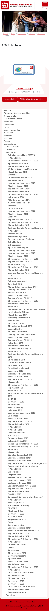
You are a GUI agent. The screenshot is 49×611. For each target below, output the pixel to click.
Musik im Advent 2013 (18, 186)
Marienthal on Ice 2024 (18, 536)
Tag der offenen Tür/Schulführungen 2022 (27, 463)
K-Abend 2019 (14, 391)
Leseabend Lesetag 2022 (19, 480)
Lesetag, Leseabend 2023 (19, 528)
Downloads (9, 124)
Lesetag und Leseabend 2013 (21, 183)
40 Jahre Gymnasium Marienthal (22, 169)
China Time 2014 (15, 208)
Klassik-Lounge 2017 (17, 315)
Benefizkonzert (15, 472)
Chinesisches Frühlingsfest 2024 (23, 539)
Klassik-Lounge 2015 (17, 236)
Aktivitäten (32, 34)
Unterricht (10, 150)
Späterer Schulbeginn (18, 248)
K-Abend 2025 (14, 570)
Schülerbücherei (15, 180)
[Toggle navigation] (45, 4)
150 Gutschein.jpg (24, 88)
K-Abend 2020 (14, 427)
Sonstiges (10, 595)
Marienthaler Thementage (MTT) (23, 287)
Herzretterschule (16, 575)
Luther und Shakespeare (19, 363)
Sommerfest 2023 (16, 514)
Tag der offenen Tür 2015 (19, 220)
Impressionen (22, 34)
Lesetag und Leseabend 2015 (21, 250)
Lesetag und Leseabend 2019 (21, 413)
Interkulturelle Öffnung (19, 312)
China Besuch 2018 (16, 360)
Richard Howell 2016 (17, 292)
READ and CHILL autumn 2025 (21, 587)
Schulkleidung (14, 242)
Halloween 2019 (15, 410)
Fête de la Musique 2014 (19, 200)
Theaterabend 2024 (17, 553)
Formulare (8, 122)
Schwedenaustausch (17, 281)
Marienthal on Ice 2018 (18, 346)
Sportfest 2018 (15, 365)
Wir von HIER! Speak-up (19, 505)
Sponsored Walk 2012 (18, 164)
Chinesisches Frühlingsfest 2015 (23, 222)
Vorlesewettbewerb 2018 (19, 374)
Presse (7, 141)
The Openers (14, 405)
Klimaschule (41, 34)
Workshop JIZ (14, 435)
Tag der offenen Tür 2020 (19, 421)
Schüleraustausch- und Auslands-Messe (26, 309)
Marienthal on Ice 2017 (18, 304)
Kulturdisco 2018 (15, 343)
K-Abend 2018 (14, 351)
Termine (7, 110)
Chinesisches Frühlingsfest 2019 (23, 385)
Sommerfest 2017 (16, 323)
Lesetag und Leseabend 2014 (21, 211)
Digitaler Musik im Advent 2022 (22, 486)
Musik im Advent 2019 (18, 419)
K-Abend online (15, 430)
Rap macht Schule (16, 388)
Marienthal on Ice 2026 (18, 590)
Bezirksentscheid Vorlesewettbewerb (25, 228)
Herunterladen (10, 99)
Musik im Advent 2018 (18, 377)
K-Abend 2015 (14, 231)
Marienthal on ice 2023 (18, 491)
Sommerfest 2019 (16, 402)
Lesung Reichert (15, 329)
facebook (8, 136)
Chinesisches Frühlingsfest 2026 (23, 161)
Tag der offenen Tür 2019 (19, 379)
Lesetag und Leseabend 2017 (21, 335)
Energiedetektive (16, 525)
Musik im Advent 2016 (18, 295)
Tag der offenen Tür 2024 (19, 533)
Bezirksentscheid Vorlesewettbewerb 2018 (25, 355)
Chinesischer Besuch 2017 (20, 326)
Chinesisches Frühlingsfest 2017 (23, 301)
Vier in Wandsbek (16, 564)
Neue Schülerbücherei (18, 368)
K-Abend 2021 (14, 449)
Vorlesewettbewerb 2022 (19, 483)
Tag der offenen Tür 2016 (19, 262)
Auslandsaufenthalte (17, 332)
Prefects (12, 206)
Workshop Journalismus (19, 318)
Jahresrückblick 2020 (17, 441)
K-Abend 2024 (14, 542)
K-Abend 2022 (14, 469)
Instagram (8, 133)
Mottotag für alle (16, 503)
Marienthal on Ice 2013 (18, 166)
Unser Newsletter (12, 130)
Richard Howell (15, 234)
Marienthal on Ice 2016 (18, 270)
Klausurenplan (10, 116)
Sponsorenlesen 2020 (18, 438)
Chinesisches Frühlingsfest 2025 (23, 567)
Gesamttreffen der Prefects (21, 239)
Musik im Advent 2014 (18, 214)
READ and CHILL (15, 511)
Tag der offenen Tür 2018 (19, 340)
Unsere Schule (12, 147)
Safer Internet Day (16, 264)
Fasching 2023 (14, 494)
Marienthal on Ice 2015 (18, 225)
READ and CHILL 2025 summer (21, 573)
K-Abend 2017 (14, 307)
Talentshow (13, 321)
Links (6, 127)
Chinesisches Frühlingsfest (20, 349)
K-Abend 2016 (14, 278)
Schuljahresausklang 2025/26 (21, 155)
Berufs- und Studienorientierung (23, 466)
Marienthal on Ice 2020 (18, 424)
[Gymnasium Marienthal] (18, 5)
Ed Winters (13, 416)
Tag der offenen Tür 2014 (19, 189)
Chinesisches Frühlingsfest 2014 (23, 194)
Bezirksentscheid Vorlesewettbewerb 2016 (25, 274)
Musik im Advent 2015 (18, 256)
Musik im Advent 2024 (18, 561)
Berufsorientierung (17, 592)
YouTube (8, 138)
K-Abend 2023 (14, 500)
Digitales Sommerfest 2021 (20, 455)
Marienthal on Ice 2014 (18, 192)
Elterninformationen (13, 119)
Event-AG (12, 217)
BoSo (10, 522)
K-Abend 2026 (14, 158)
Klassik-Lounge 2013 (17, 172)
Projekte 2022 (14, 475)
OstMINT (12, 399)
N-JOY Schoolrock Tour (19, 203)
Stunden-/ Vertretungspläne (17, 113)
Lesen (11, 547)
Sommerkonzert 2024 (17, 556)
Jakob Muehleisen (16, 433)
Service (13, 34)
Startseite (5, 34)
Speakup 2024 (14, 559)
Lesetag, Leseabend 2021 (19, 458)
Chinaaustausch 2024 (17, 545)
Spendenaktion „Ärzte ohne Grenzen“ (25, 497)
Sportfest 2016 (15, 284)
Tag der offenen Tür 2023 (19, 489)
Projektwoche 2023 (16, 519)
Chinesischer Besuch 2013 (20, 178)
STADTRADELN (15, 517)
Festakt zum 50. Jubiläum (19, 477)
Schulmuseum (14, 245)
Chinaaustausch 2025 (17, 578)
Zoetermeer (13, 550)
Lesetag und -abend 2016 (19, 290)
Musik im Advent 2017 (18, 337)
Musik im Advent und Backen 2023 (23, 531)
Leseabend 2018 (15, 371)
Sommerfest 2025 (16, 581)
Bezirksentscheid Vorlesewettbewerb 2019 (25, 394)
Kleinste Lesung (15, 407)
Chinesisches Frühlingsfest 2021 (23, 447)
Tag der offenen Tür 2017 (19, 298)
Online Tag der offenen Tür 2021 (23, 444)
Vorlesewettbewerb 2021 (19, 461)
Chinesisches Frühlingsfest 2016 (23, 259)
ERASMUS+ (13, 508)
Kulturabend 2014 (16, 197)
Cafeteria (12, 175)
